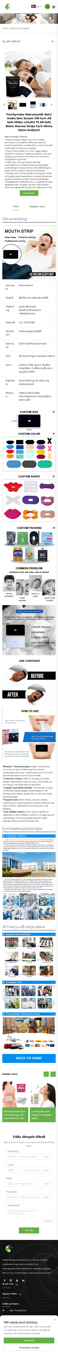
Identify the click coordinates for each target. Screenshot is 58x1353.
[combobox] (14, 1170)
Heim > (6, 28)
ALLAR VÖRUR (11, 41)
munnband (9, 769)
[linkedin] (23, 1280)
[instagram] (11, 1280)
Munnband (23, 28)
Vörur (13, 28)
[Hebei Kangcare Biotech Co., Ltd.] (8, 6)
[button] (46, 1074)
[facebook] (4, 1280)
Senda (29, 1230)
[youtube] (17, 1280)
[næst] (51, 104)
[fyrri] (4, 104)
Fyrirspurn (29, 193)
